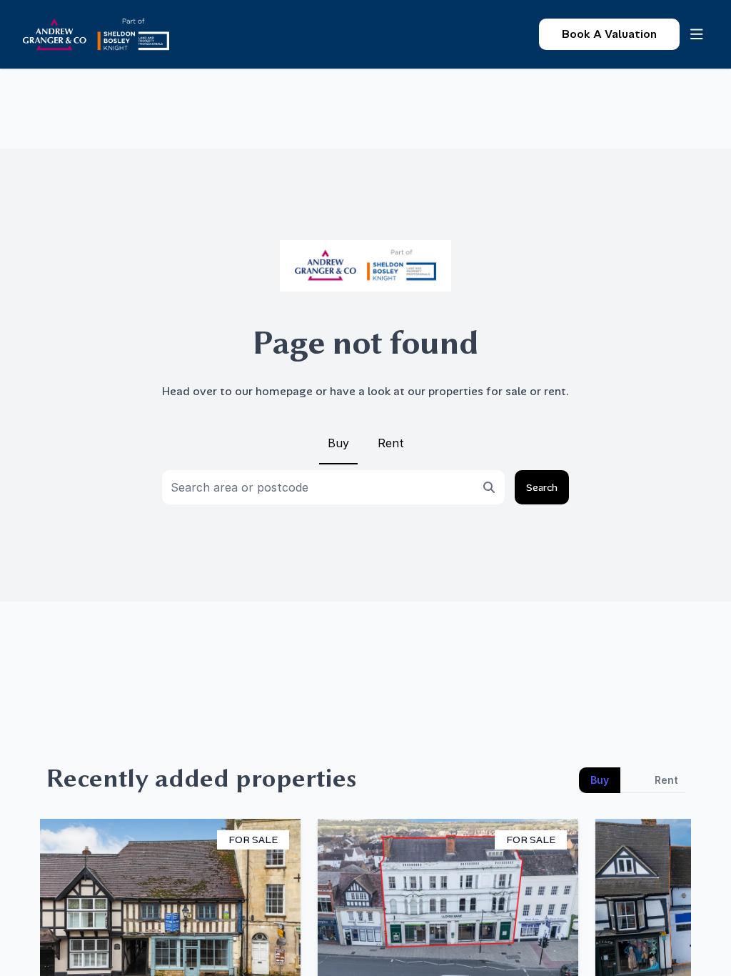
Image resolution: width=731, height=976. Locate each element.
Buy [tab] (599, 780)
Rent (391, 443)
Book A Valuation (609, 33)
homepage (284, 391)
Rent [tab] (666, 780)
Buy (338, 443)
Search (542, 487)
